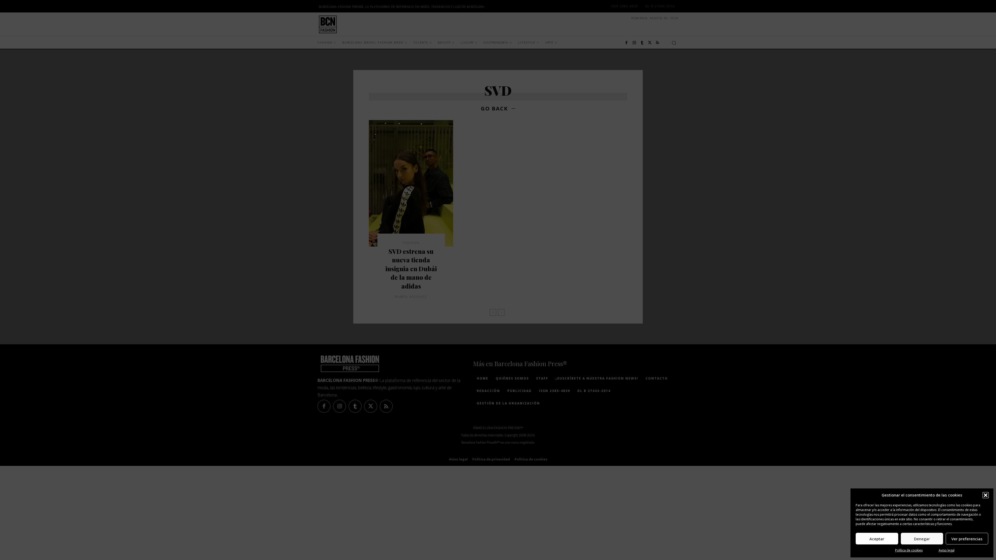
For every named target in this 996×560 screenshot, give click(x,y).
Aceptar (876, 538)
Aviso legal (947, 550)
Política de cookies (909, 550)
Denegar (922, 538)
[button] (985, 495)
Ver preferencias (967, 538)
